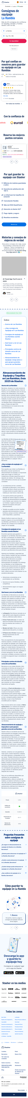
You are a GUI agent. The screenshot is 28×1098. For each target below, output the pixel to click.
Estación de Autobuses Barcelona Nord (7, 1024)
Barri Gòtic (3, 1017)
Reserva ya (14, 224)
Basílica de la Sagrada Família (7, 1019)
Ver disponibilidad (14, 41)
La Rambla (17, 1017)
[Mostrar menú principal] (25, 2)
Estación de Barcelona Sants (7, 1026)
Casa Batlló (3, 1022)
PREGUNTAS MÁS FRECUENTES (6, 1066)
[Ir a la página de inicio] (5, 2)
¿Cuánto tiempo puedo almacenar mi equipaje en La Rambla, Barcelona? (12, 868)
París (16, 1051)
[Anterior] (11, 161)
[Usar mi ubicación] (24, 31)
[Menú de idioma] (17, 2)
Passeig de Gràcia (19, 1026)
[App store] (19, 972)
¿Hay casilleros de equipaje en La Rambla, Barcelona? (11, 874)
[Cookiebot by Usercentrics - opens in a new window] (20, 1077)
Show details (21, 1090)
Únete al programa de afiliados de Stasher (20, 1071)
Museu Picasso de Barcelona (21, 1019)
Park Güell (17, 1022)
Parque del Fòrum (18, 1024)
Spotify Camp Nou (19, 1033)
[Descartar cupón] (26, 441)
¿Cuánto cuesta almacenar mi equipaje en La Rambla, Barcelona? (12, 861)
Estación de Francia (5, 1031)
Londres (3, 1051)
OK (14, 1094)
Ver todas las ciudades (5, 1057)
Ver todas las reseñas (13, 103)
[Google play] (9, 972)
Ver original (11, 98)
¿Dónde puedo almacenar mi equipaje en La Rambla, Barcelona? (13, 855)
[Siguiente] (16, 161)
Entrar (21, 2)
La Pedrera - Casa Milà (6, 1036)
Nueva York (18, 1054)
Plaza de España (18, 1029)
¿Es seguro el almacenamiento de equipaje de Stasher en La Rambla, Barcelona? (11, 847)
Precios (17, 1062)
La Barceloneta (4, 1033)
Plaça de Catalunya (19, 1031)
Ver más (5, 95)
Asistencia (18, 1065)
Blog (2, 1070)
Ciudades (6, 1042)
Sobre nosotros (5, 1062)
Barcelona (14, 48)
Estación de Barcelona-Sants (7, 1029)
